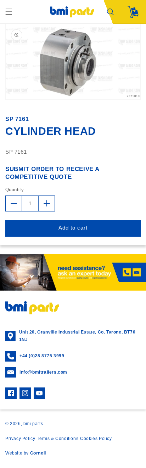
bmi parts (33, 423)
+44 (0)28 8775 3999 (41, 355)
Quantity (14, 189)
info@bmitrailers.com (43, 372)
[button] (9, 12)
